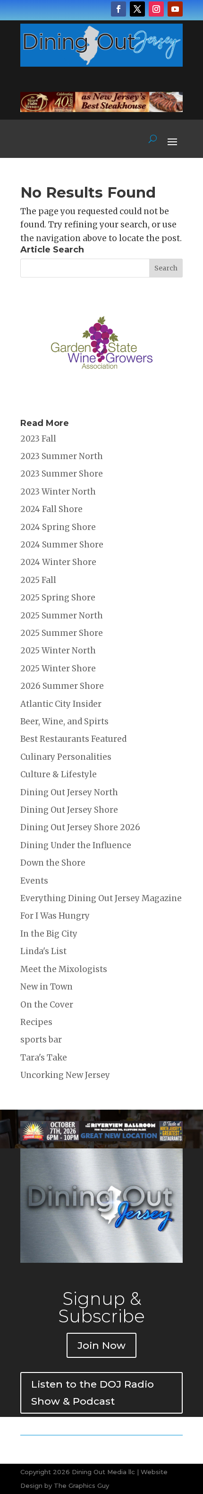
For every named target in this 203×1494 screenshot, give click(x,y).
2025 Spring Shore (57, 597)
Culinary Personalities (65, 757)
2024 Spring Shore (58, 527)
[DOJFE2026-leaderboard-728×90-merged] (101, 109)
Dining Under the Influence (75, 845)
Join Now (101, 1345)
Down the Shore (52, 863)
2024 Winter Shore (58, 562)
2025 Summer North (61, 615)
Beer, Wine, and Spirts (64, 721)
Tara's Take (43, 1057)
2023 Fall (38, 439)
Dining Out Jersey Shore (69, 810)
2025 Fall (38, 580)
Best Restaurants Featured (73, 739)
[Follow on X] (137, 9)
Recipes (36, 1022)
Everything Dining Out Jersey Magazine (101, 898)
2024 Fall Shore (51, 509)
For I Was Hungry (55, 916)
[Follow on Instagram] (156, 9)
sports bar (41, 1039)
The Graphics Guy (81, 1485)
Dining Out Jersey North (69, 792)
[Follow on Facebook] (118, 9)
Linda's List (43, 951)
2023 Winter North (58, 491)
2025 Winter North (58, 650)
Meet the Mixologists (63, 969)
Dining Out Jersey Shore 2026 (80, 827)
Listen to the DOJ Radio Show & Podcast (92, 1392)
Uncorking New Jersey (65, 1075)
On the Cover (46, 1004)
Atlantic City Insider (61, 704)
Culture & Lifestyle (58, 774)
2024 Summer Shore (61, 544)
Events (34, 881)
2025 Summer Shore (61, 633)
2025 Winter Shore (58, 668)
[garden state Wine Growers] (101, 397)
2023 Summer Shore (61, 474)
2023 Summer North (61, 456)
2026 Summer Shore (62, 686)
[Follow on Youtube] (175, 9)
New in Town (46, 987)
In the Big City (48, 934)
